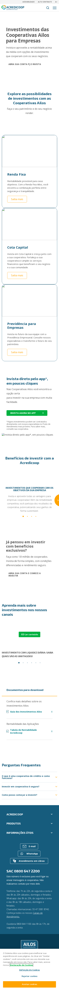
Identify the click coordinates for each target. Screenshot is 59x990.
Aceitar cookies (29, 984)
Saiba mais (17, 199)
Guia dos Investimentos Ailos (24, 711)
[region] (29, 969)
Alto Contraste (45, 2)
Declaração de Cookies (21, 965)
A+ (56, 2)
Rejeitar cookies (29, 976)
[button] (23, 516)
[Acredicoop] (29, 945)
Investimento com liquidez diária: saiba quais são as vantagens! (27, 654)
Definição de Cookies (29, 970)
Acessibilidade (28, 2)
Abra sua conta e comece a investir (24, 574)
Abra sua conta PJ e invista (24, 64)
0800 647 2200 (27, 871)
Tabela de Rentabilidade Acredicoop (22, 731)
